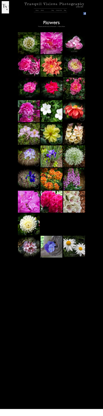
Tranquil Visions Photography (54, 4)
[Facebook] (84, 13)
